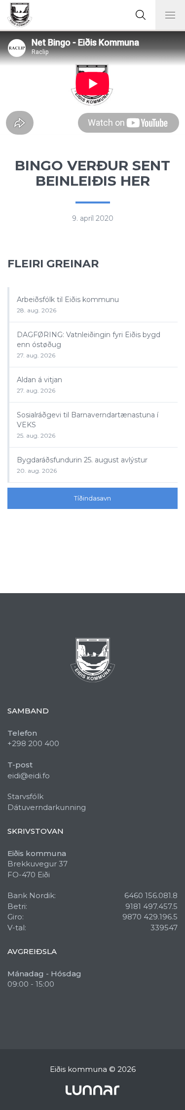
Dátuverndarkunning (46, 807)
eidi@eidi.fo (28, 775)
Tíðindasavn (92, 498)
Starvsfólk (25, 796)
